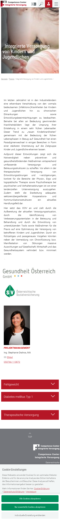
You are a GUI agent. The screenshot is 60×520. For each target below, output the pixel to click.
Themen (11, 79)
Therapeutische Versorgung (21, 415)
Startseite (4, 79)
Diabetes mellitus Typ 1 (18, 397)
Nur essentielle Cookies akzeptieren (30, 507)
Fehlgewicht (11, 384)
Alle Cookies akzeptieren (30, 498)
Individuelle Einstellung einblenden (30, 515)
